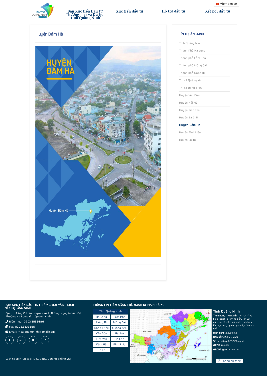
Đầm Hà (101, 344)
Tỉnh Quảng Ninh (190, 43)
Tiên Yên (101, 339)
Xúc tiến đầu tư (129, 10)
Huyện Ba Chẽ (188, 117)
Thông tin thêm (231, 361)
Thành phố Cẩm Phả (192, 58)
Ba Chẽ (119, 339)
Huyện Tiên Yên (189, 110)
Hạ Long (101, 317)
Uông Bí (101, 322)
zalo (21, 340)
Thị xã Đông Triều (191, 88)
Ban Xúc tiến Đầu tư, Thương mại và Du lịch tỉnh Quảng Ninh (86, 14)
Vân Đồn (101, 333)
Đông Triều (101, 328)
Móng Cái (119, 322)
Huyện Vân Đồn (189, 95)
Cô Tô (101, 350)
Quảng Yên (119, 328)
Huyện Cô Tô (187, 140)
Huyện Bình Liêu (190, 132)
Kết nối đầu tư (217, 10)
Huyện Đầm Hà (190, 125)
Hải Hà (119, 333)
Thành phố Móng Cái (193, 65)
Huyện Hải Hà (188, 102)
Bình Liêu (119, 344)
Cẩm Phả (119, 317)
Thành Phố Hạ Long (192, 50)
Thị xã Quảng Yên (190, 80)
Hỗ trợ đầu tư (173, 10)
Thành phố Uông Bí (192, 73)
